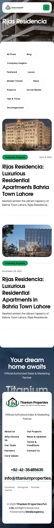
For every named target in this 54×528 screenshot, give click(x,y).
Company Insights (17, 63)
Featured (12, 72)
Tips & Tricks (13, 98)
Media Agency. (35, 511)
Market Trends (14, 80)
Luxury (31, 72)
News (36, 80)
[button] (27, 470)
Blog (29, 54)
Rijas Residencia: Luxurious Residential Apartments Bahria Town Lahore (25, 180)
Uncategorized (15, 107)
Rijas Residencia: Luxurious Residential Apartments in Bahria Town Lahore (26, 292)
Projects (11, 89)
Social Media (34, 89)
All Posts (11, 54)
